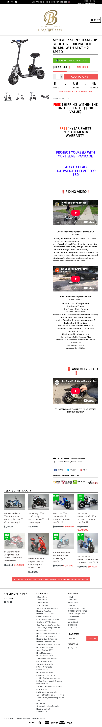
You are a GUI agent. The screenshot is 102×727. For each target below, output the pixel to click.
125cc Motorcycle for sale (48, 644)
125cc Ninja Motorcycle (46, 658)
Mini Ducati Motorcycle (46, 692)
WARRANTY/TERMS (76, 613)
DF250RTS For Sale (44, 647)
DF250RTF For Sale (44, 655)
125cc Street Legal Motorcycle (50, 695)
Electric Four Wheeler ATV (48, 633)
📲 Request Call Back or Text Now (71, 60)
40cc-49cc (41, 597)
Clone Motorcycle (44, 664)
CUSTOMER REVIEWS (77, 608)
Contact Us (41, 711)
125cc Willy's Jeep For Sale (48, 627)
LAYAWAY (40, 703)
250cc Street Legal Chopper (49, 681)
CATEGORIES (73, 616)
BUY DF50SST (42, 669)
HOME (70, 597)
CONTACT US (74, 627)
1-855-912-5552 (89, 1)
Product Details (61, 98)
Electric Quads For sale (46, 639)
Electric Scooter (43, 611)
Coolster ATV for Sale (46, 622)
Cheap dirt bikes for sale (47, 706)
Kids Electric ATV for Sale (47, 619)
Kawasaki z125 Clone (45, 675)
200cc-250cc (42, 605)
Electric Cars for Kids (45, 641)
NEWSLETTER (73, 634)
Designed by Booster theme (34, 718)
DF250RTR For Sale (44, 672)
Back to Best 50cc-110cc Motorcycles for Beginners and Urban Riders (53, 579)
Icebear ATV (42, 683)
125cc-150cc (42, 602)
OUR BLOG (72, 625)
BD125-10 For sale (44, 667)
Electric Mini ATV (43, 630)
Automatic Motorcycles (47, 608)
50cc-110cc (41, 599)
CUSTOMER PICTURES (77, 611)
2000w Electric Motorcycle (48, 678)
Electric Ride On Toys (45, 636)
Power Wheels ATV (45, 616)
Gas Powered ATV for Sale (48, 625)
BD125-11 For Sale (44, 661)
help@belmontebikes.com (86, 3)
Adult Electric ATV (44, 650)
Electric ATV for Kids (45, 613)
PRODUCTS (73, 599)
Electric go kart (43, 709)
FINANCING (73, 602)
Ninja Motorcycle (44, 653)
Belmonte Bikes (15, 594)
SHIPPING (72, 619)
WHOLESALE (73, 622)
